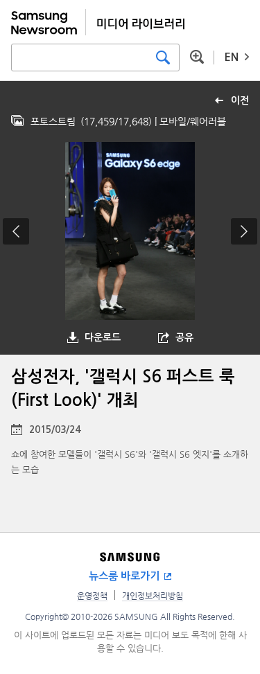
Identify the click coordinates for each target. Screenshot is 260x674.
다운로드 (103, 337)
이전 (240, 100)
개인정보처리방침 (152, 596)
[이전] (16, 231)
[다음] (244, 231)
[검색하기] (163, 57)
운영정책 (92, 596)
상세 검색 (197, 57)
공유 (184, 337)
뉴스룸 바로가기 (124, 576)
